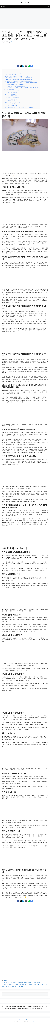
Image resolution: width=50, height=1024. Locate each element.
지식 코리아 (25, 2)
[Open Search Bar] (48, 6)
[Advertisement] (25, 19)
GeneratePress (32, 1022)
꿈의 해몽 (6, 980)
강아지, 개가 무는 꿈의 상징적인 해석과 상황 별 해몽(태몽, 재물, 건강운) (22, 982)
